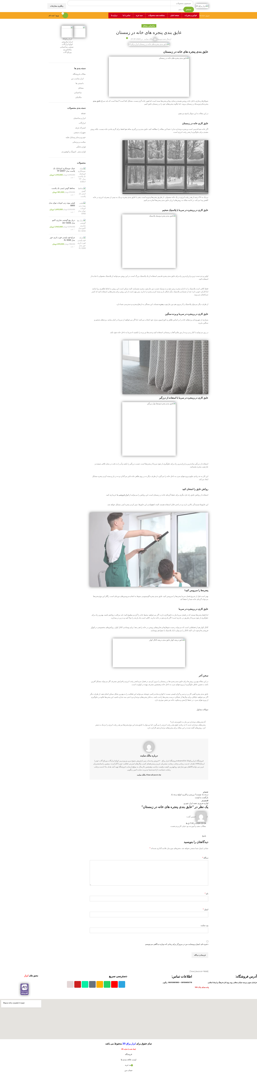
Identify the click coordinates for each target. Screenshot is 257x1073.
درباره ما (114, 15)
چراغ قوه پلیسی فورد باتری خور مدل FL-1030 (62, 238)
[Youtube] (77, 984)
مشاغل (145, 26)
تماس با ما (126, 15)
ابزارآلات (82, 123)
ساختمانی (151, 26)
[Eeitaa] (99, 984)
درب (198, 104)
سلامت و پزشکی (79, 142)
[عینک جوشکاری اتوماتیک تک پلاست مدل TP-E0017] (81, 175)
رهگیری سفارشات (56, 6)
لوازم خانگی (81, 147)
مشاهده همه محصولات (156, 15)
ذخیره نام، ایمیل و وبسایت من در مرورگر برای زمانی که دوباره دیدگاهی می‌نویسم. (176, 944)
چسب (152, 504)
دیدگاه (205, 857)
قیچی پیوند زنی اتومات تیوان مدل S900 (62, 204)
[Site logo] (202, 6)
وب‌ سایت (204, 925)
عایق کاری (203, 123)
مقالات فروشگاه (79, 74)
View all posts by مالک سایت (149, 775)
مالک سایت (148, 39)
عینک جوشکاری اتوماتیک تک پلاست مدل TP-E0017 (64, 169)
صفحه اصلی (174, 15)
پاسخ (204, 836)
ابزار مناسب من (77, 78)
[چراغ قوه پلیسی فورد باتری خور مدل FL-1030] (81, 242)
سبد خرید (139, 15)
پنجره (161, 304)
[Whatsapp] (107, 984)
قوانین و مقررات (191, 15)
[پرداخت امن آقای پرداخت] (25, 989)
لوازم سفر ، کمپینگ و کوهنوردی (73, 151)
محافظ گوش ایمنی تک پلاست (63, 188)
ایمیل (205, 909)
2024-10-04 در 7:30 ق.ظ (196, 823)
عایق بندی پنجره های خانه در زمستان (185, 52)
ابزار (93, 627)
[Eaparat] (70, 984)
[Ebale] (85, 984)
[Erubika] (92, 984)
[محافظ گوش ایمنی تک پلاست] (81, 192)
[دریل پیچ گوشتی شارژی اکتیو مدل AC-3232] (81, 225)
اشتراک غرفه (80, 128)
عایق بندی (97, 101)
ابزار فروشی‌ (124, 495)
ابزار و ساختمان (79, 118)
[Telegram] (121, 984)
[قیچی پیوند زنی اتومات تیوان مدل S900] (81, 208)
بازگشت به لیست (201, 797)
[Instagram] (114, 984)
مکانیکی (78, 97)
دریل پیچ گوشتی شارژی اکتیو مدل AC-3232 (63, 221)
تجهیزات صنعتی (80, 132)
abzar (83, 113)
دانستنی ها (80, 83)
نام (206, 893)
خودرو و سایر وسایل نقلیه (76, 137)
